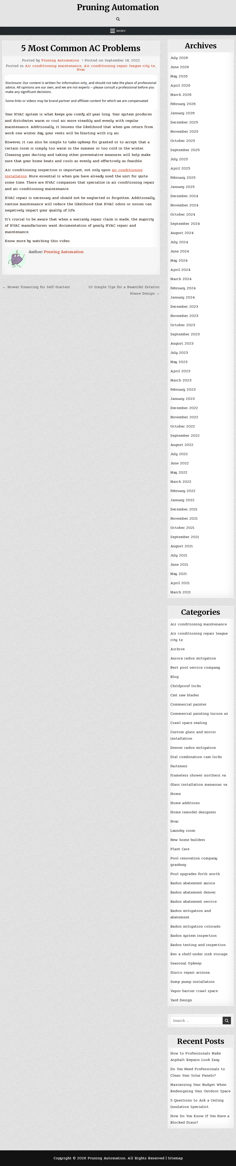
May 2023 (178, 362)
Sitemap (175, 1158)
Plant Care (179, 849)
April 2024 (180, 269)
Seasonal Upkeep (185, 963)
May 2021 (178, 574)
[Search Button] (118, 19)
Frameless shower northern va (198, 775)
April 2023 (180, 371)
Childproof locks (185, 686)
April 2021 (180, 583)
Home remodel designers (193, 812)
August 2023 (181, 343)
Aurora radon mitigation (193, 658)
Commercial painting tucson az (199, 713)
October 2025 (182, 141)
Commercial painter (188, 704)
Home (175, 794)
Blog (174, 677)
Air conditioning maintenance (53, 66)
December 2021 (184, 509)
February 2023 (182, 389)
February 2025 (182, 177)
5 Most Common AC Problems (81, 48)
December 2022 (184, 408)
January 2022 (182, 500)
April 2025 (180, 168)
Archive (177, 649)
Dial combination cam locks (196, 757)
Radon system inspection (193, 935)
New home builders (187, 840)
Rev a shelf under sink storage (198, 954)
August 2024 (182, 233)
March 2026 (181, 94)
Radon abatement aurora (192, 883)
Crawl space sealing (188, 723)
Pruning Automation (118, 7)
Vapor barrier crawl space (194, 991)
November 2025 (184, 131)
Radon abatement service (193, 901)
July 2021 (178, 555)
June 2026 (179, 67)
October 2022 (182, 426)
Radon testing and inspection (198, 945)
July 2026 (179, 58)
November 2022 (184, 417)
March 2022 (180, 481)
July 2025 (179, 159)
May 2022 (178, 472)
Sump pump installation (192, 981)
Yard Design (181, 1000)
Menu (121, 31)
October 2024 (182, 214)
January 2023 (182, 398)
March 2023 (180, 380)
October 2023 (182, 325)
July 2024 (179, 242)
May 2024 (179, 260)
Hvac (81, 69)
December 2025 (184, 122)
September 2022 (185, 435)
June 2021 (179, 564)
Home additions (185, 803)
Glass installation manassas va (198, 784)
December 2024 (184, 196)
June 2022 (179, 463)
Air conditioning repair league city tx (119, 66)
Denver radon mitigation (193, 747)
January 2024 (182, 297)
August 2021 (181, 546)
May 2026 (179, 76)
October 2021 (182, 527)
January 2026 (182, 113)
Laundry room (182, 830)
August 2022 (181, 445)
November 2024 (184, 205)
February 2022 (182, 491)
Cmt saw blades (184, 695)
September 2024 (185, 223)
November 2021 (184, 518)
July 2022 (179, 454)
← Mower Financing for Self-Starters (36, 287)
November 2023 (184, 316)
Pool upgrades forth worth (195, 874)
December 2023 (184, 306)
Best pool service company (195, 667)
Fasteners (178, 766)
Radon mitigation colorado (195, 926)
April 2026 (180, 85)
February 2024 (183, 288)
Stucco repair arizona (190, 972)
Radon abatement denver (193, 892)
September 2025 (185, 150)
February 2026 (183, 104)
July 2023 (179, 352)
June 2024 (179, 251)
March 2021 (180, 592)
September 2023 (185, 334)
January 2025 (182, 187)
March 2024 (181, 279)
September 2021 (184, 537)
